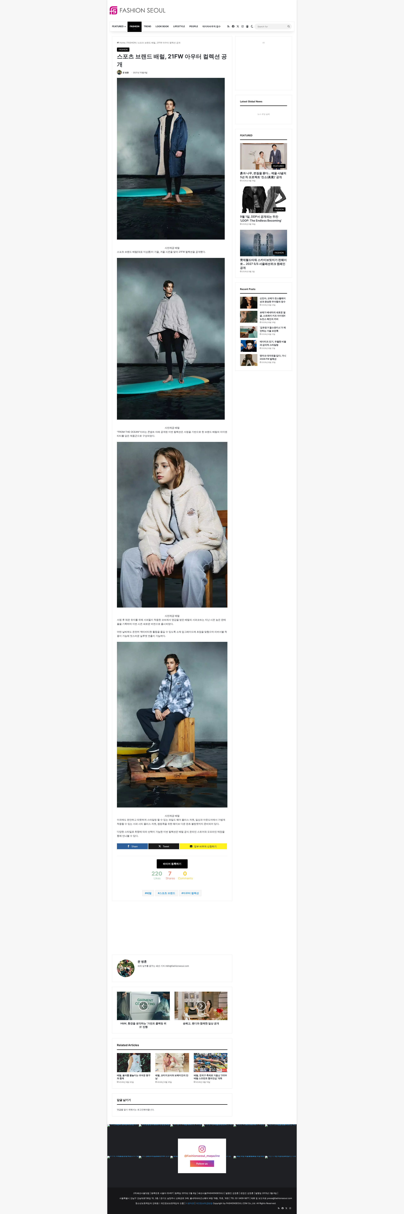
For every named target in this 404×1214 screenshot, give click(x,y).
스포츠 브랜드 (167, 893)
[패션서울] (137, 10)
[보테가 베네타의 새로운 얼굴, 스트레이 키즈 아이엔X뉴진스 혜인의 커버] (248, 317)
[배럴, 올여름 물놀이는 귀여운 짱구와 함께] (134, 1062)
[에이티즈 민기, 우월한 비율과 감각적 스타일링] (248, 346)
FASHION (134, 26)
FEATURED (118, 26)
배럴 (149, 893)
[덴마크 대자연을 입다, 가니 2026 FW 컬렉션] (248, 360)
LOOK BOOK (162, 26)
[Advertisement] (230, 10)
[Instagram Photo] (123, 1140)
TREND (147, 26)
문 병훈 (126, 72)
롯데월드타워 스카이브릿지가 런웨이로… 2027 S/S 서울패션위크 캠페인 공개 (263, 263)
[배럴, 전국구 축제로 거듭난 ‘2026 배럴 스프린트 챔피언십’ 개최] (210, 1062)
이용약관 (190, 1203)
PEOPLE (193, 26)
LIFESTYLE (179, 26)
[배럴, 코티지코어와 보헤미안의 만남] (172, 1062)
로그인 (140, 1109)
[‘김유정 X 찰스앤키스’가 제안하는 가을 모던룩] (248, 332)
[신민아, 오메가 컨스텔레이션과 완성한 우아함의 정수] (248, 303)
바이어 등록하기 (172, 863)
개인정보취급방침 (204, 1203)
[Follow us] (202, 1150)
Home (122, 42)
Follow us (202, 1163)
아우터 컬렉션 (191, 893)
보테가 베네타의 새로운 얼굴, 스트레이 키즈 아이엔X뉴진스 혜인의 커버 (272, 315)
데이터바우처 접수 (211, 26)
